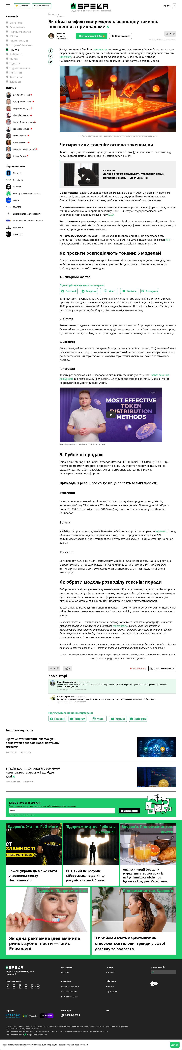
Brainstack (18, 227)
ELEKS (16, 200)
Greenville (18, 179)
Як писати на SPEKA (69, 996)
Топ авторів (23, 6)
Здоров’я (15, 81)
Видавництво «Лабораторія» (27, 213)
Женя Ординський (66, 682)
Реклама (110, 986)
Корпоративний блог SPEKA (26, 193)
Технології (16, 77)
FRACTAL (17, 207)
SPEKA (14, 1026)
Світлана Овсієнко (60, 35)
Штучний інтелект (21, 45)
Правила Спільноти (70, 986)
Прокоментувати (164, 668)
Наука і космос (19, 40)
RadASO (17, 186)
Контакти (110, 972)
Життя (14, 59)
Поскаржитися (139, 668)
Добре (174, 1044)
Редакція (65, 972)
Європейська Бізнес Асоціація (28, 220)
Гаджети (15, 63)
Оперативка (17, 27)
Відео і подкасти (20, 68)
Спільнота (16, 22)
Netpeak (17, 173)
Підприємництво (20, 31)
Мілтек (14, 36)
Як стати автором (41, 6)
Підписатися (122, 36)
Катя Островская (66, 696)
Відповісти (61, 689)
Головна (52, 14)
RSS (107, 1010)
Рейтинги (16, 72)
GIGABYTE (18, 234)
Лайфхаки (16, 54)
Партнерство (111, 991)
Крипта (61, 16)
